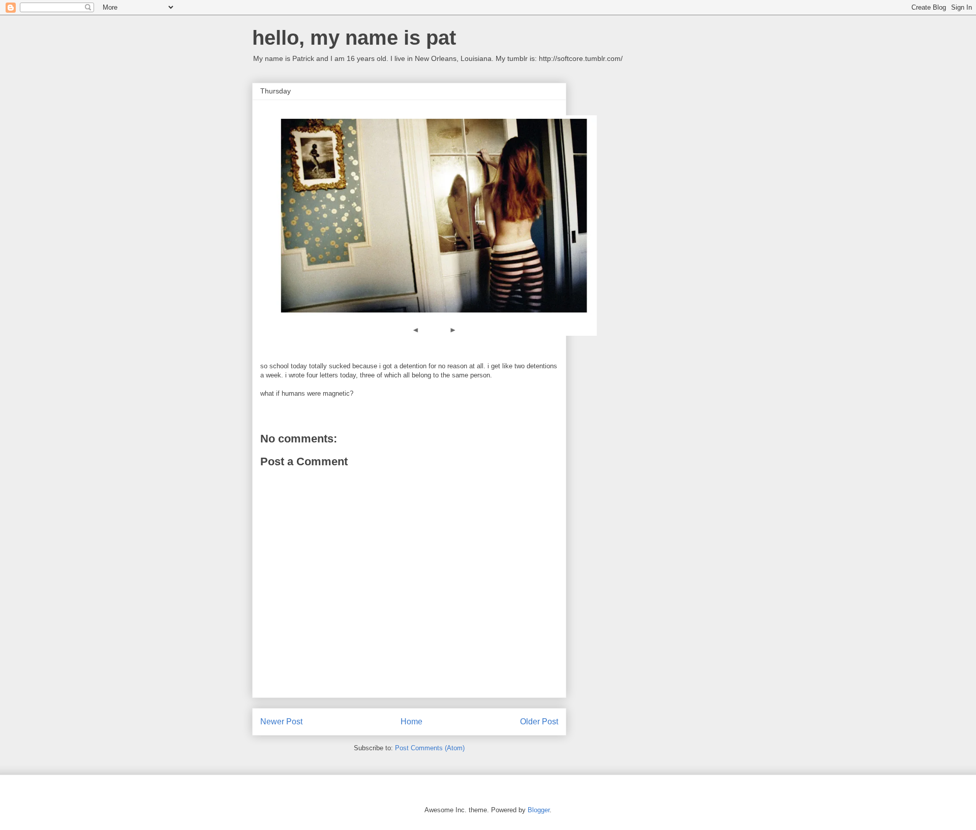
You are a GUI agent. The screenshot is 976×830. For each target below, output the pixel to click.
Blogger (539, 810)
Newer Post (281, 721)
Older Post (539, 721)
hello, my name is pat (354, 37)
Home (411, 721)
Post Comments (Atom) (430, 748)
